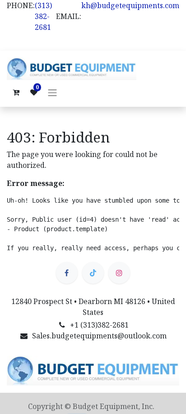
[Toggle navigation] (52, 92)
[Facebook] (67, 273)
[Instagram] (119, 273)
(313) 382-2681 (43, 16)
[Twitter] (93, 273)
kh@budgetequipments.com (130, 5)
